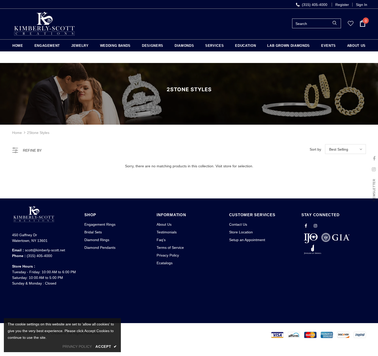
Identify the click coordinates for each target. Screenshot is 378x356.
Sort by (315, 149)
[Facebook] (306, 225)
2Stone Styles (38, 133)
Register (342, 5)
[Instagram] (315, 225)
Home (17, 133)
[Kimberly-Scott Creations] (44, 23)
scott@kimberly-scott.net (45, 250)
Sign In (361, 5)
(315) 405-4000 (39, 256)
